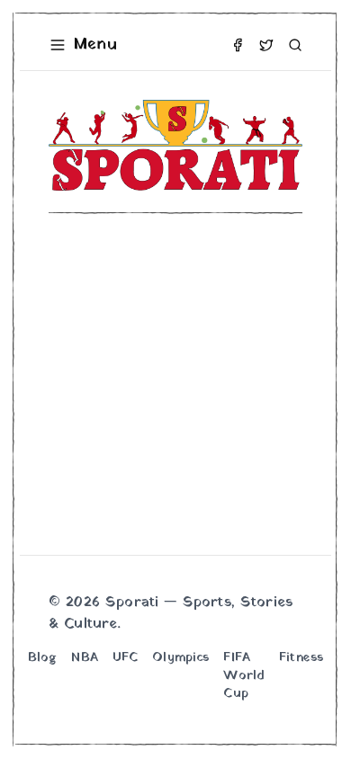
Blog (43, 658)
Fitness (301, 658)
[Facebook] (237, 45)
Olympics (180, 658)
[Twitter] (266, 45)
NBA (84, 658)
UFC (125, 658)
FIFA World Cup (244, 676)
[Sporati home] (175, 145)
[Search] (295, 45)
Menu (95, 44)
